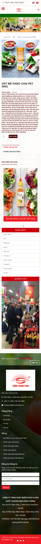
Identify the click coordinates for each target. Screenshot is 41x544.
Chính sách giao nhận (10, 446)
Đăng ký (6, 487)
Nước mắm (7, 234)
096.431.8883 (19, 2)
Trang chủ (6, 37)
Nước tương (7, 260)
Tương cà (6, 256)
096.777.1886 (9, 2)
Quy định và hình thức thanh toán (14, 438)
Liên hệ (34, 362)
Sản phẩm (6, 419)
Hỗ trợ (4, 433)
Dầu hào (6, 251)
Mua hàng (13, 136)
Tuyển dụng (7, 268)
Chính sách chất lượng (11, 442)
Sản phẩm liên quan (9, 162)
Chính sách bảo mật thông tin (13, 458)
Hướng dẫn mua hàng (11, 152)
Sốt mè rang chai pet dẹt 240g (20, 219)
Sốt (14, 37)
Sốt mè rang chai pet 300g (26, 37)
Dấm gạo (6, 243)
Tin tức (5, 273)
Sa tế (5, 247)
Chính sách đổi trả (9, 450)
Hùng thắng (7, 411)
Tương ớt (6, 264)
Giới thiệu (6, 415)
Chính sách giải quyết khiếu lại (13, 454)
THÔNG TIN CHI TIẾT (10, 147)
